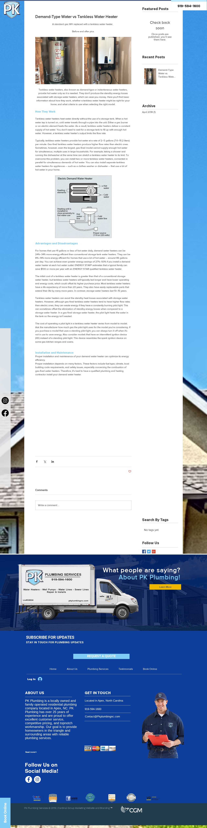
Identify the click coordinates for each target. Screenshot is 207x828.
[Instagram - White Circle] (37, 779)
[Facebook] (5, 413)
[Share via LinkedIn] (52, 461)
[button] (37, 752)
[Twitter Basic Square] (149, 551)
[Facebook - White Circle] (28, 779)
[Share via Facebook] (36, 461)
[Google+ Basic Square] (154, 551)
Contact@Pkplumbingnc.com (102, 716)
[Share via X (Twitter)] (44, 461)
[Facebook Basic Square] (144, 551)
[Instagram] (5, 400)
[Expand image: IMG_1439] (58, 60)
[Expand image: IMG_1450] (107, 60)
